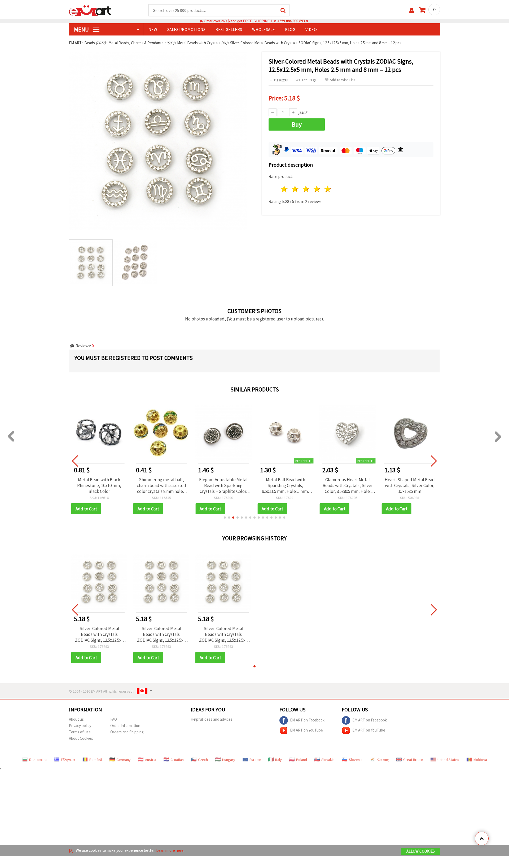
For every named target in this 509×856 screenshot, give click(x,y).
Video (311, 29)
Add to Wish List (342, 80)
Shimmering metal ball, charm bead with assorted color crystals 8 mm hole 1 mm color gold (161, 485)
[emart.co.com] (90, 10)
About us (76, 719)
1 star (284, 189)
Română (95, 759)
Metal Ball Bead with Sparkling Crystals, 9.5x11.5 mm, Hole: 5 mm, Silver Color (285, 485)
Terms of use (80, 731)
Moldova (480, 759)
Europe (255, 759)
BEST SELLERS (229, 29)
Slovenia (355, 759)
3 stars (306, 189)
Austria (150, 759)
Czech (203, 759)
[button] (225, 517)
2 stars (295, 189)
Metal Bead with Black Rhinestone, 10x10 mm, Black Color (99, 485)
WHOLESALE (263, 29)
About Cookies (81, 738)
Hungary (228, 759)
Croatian (177, 759)
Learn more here (169, 850)
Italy (278, 759)
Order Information (125, 725)
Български (38, 759)
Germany (123, 759)
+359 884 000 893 (291, 21)
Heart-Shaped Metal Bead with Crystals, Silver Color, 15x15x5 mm (410, 485)
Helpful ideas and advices (211, 719)
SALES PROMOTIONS (186, 29)
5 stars (327, 189)
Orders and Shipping (127, 731)
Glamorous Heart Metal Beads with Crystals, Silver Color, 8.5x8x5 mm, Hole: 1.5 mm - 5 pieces (348, 485)
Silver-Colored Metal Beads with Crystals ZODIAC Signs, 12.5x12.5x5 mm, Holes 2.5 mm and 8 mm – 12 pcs (99, 634)
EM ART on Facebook (307, 719)
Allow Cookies (420, 851)
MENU (82, 29)
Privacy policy (80, 725)
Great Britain (413, 759)
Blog (290, 29)
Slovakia (328, 759)
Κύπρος (383, 759)
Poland (301, 759)
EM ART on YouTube (306, 729)
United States (448, 759)
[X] (71, 850)
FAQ (113, 719)
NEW (152, 29)
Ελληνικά (68, 759)
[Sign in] (411, 10)
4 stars (316, 189)
